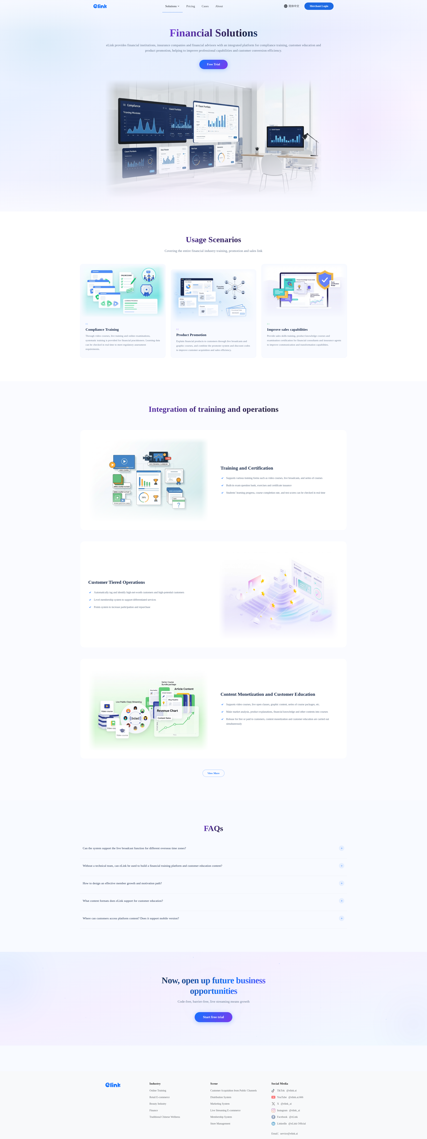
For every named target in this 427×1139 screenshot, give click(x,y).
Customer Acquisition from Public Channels (233, 1090)
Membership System (221, 1116)
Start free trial (213, 1017)
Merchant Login (319, 6)
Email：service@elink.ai (284, 1133)
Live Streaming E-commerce (225, 1110)
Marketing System (220, 1103)
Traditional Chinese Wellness (164, 1116)
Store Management (220, 1123)
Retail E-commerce (159, 1097)
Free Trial (213, 64)
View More (213, 773)
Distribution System (220, 1097)
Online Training (157, 1090)
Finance (153, 1110)
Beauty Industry (157, 1103)
